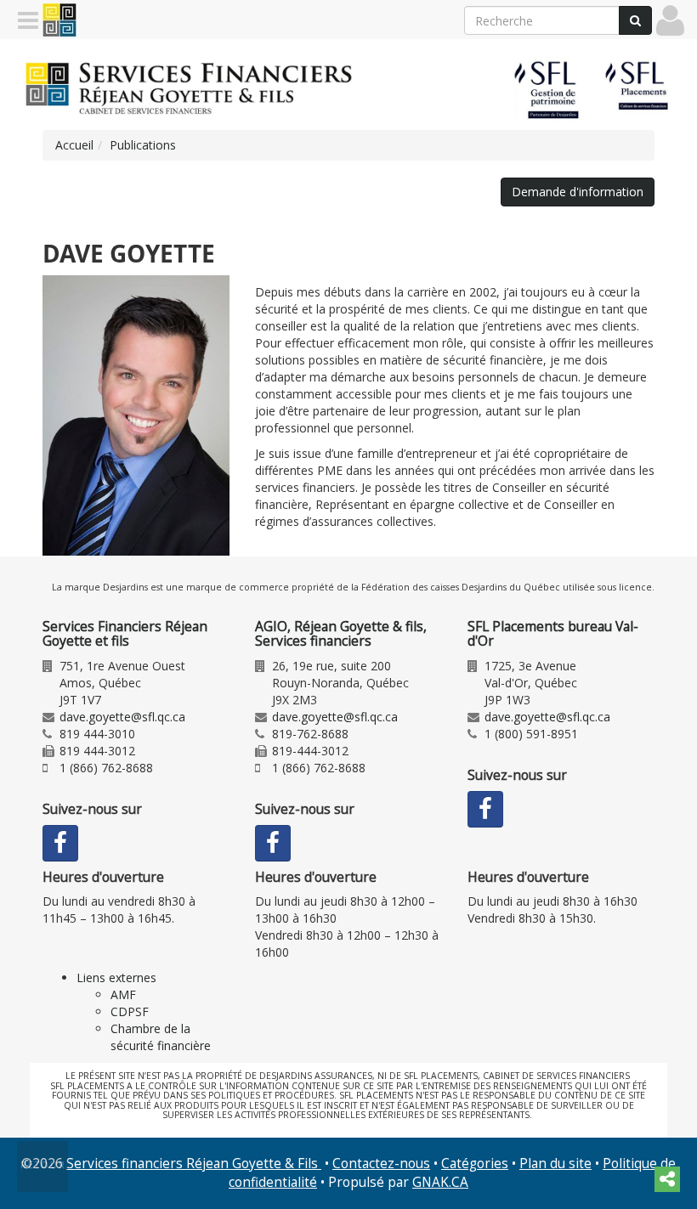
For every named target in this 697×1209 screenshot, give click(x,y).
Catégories (474, 1163)
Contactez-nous (381, 1163)
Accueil (74, 145)
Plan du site (555, 1163)
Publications (143, 145)
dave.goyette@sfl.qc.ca (122, 717)
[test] (136, 415)
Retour (43, 1165)
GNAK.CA (440, 1182)
